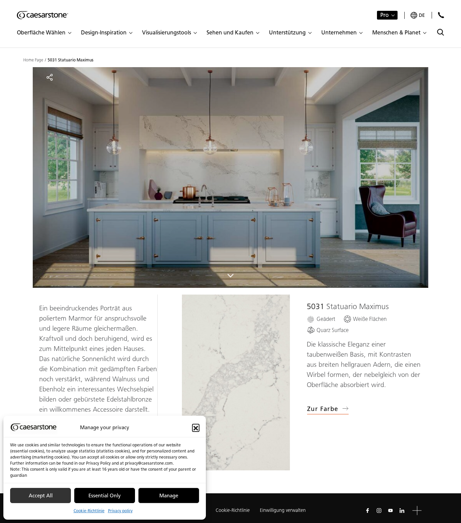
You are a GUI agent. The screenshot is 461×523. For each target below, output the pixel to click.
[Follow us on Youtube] (390, 510)
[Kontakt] (441, 15)
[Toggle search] (440, 32)
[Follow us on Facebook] (367, 510)
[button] (195, 427)
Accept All (41, 496)
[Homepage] (42, 15)
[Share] (50, 77)
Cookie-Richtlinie (89, 510)
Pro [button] (384, 15)
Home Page (33, 60)
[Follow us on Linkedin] (402, 510)
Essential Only (104, 496)
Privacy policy (120, 510)
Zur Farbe (322, 409)
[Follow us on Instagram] (379, 510)
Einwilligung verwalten (283, 510)
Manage (168, 496)
